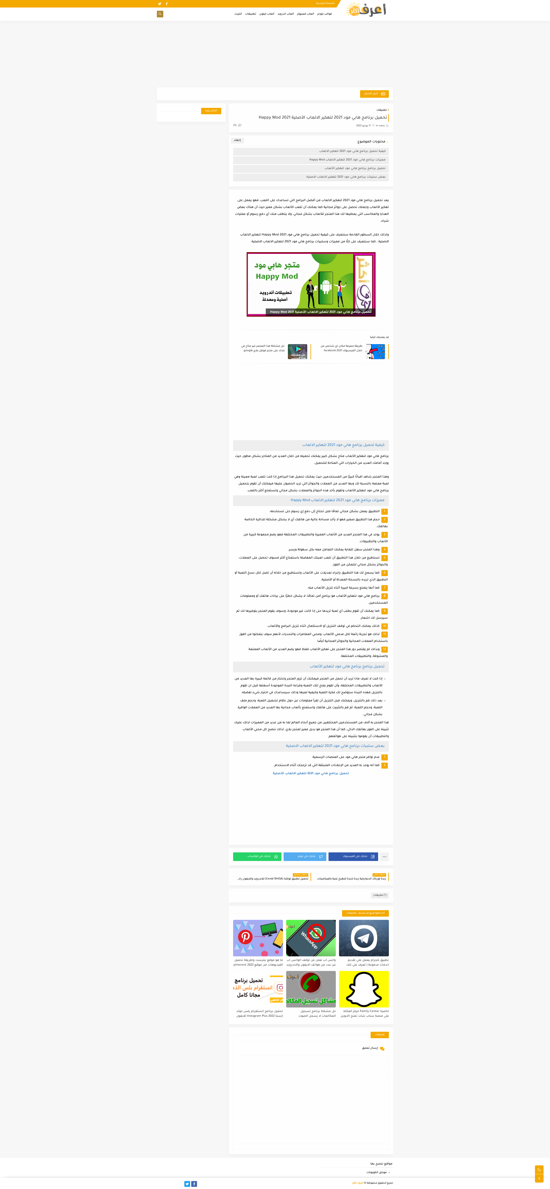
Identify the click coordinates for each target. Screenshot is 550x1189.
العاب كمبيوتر (305, 14)
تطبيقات (250, 14)
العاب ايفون (266, 14)
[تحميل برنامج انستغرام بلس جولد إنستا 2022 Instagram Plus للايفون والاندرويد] (258, 989)
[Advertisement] (275, 54)
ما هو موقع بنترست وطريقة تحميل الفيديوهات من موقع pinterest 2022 (258, 963)
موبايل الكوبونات (377, 1172)
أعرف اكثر (358, 1183)
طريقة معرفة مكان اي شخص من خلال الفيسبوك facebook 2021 (341, 348)
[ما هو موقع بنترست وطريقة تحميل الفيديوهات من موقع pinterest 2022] (258, 938)
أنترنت (238, 14)
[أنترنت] (160, 1184)
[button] (353, 856)
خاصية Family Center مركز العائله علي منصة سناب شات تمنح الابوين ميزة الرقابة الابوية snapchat (365, 1014)
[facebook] (167, 4)
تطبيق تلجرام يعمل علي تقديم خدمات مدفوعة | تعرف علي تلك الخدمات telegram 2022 (367, 963)
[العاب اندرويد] (180, 1184)
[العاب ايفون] (173, 1184)
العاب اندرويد (286, 14)
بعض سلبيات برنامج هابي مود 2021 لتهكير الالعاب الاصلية (346, 177)
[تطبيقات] (167, 1184)
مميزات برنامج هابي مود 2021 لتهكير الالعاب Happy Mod (347, 160)
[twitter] (160, 4)
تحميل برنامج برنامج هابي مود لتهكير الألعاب (355, 168)
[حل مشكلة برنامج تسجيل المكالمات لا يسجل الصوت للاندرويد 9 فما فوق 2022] (311, 989)
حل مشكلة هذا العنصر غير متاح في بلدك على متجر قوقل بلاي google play (263, 349)
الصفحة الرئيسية (325, 3)
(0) (235, 125)
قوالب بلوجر (324, 14)
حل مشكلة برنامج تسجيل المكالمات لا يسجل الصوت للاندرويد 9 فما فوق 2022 (317, 1014)
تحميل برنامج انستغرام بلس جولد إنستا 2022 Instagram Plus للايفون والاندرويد (259, 1014)
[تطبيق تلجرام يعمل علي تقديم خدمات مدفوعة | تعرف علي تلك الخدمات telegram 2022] (364, 938)
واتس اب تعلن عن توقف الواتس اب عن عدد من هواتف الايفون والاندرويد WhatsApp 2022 (311, 963)
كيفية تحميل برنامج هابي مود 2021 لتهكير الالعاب (352, 151)
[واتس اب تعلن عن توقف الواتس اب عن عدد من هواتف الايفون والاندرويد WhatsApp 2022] (311, 938)
